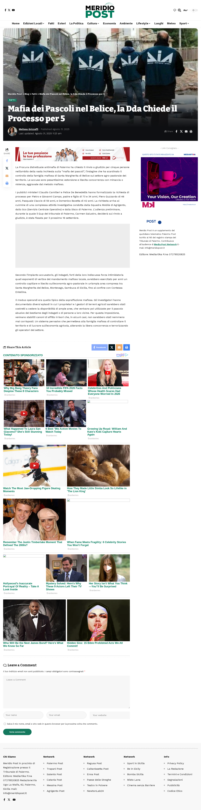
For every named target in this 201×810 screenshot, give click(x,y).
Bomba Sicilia (135, 774)
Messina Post (54, 785)
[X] (9, 10)
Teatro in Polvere (97, 785)
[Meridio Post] (100, 10)
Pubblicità (173, 785)
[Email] (186, 131)
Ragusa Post (94, 763)
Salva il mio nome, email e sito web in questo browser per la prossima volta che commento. (52, 724)
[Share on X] (181, 131)
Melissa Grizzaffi (28, 129)
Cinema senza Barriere (141, 785)
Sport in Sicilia (136, 763)
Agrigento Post (55, 790)
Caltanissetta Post (98, 768)
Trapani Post (54, 768)
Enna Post (93, 774)
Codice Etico (174, 790)
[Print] (191, 131)
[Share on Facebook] (176, 131)
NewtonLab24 (95, 790)
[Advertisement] (72, 246)
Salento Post (54, 774)
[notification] (174, 10)
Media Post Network (165, 244)
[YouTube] (13, 10)
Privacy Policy (175, 763)
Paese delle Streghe (99, 779)
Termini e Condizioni (179, 774)
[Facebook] (5, 10)
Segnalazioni (175, 779)
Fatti (12, 100)
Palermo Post (55, 763)
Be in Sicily (133, 768)
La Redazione (175, 768)
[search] (179, 10)
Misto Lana (133, 779)
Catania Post (54, 779)
